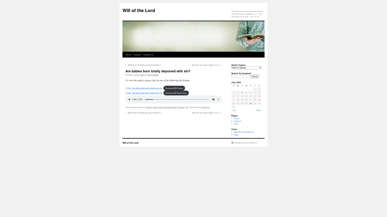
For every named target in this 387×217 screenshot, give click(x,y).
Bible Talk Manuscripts (167, 107)
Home (128, 54)
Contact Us (148, 54)
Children (181, 107)
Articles (137, 54)
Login (236, 134)
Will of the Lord (138, 10)
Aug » (259, 110)
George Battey (153, 75)
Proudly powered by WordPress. (246, 143)
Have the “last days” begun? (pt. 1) (207, 65)
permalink (205, 107)
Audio (155, 107)
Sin (187, 107)
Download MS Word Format (176, 93)
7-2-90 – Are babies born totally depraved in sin (143, 88)
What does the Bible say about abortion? (143, 65)
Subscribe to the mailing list (244, 132)
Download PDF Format (174, 88)
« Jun (233, 110)
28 (251, 103)
